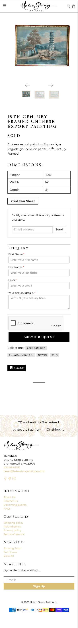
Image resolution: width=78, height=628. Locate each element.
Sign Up (39, 586)
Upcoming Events (15, 504)
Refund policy (12, 526)
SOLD (55, 355)
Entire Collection (36, 347)
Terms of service (14, 534)
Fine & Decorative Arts (21, 355)
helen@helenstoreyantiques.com (24, 471)
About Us (9, 497)
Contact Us (11, 501)
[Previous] (27, 85)
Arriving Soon (12, 548)
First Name (16, 254)
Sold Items (10, 552)
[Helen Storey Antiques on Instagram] (14, 479)
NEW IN (42, 355)
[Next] (50, 85)
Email (12, 280)
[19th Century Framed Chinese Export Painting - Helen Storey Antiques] (39, 49)
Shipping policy (13, 522)
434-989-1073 (12, 467)
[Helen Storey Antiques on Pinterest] (9, 479)
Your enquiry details (21, 292)
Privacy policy (12, 530)
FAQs (7, 508)
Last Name (16, 267)
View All (9, 556)
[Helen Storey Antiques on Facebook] (5, 479)
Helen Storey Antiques (43, 602)
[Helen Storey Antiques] (39, 6)
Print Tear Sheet (23, 201)
